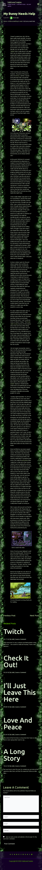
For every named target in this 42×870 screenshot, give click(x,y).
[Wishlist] (29, 854)
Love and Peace (18, 723)
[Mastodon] (18, 854)
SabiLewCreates (15, 2)
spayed (12, 383)
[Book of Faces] (23, 854)
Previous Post (8, 616)
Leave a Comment (20, 639)
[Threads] (31, 854)
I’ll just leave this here (20, 692)
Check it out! (16, 661)
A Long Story (14, 755)
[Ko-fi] (10, 854)
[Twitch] (12, 854)
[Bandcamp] (16, 854)
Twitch (14, 631)
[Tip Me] (27, 854)
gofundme (25, 460)
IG (24, 49)
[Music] (14, 854)
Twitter (12, 51)
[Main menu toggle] (38, 4)
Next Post (35, 616)
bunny (17, 75)
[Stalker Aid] (25, 854)
